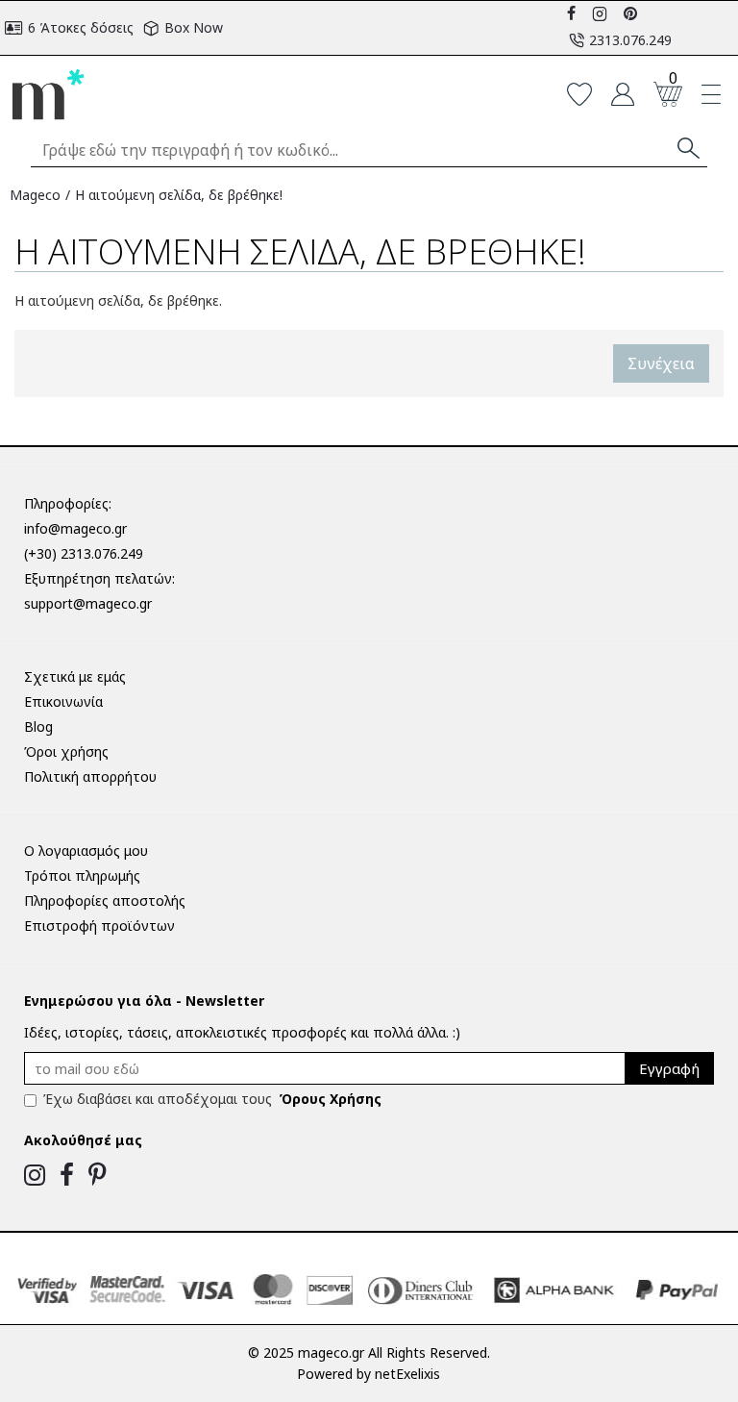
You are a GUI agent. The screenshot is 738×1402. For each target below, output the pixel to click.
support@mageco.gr (88, 603)
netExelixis (407, 1373)
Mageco (35, 195)
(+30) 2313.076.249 (83, 553)
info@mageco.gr (75, 528)
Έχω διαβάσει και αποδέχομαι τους (212, 1098)
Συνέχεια (661, 363)
